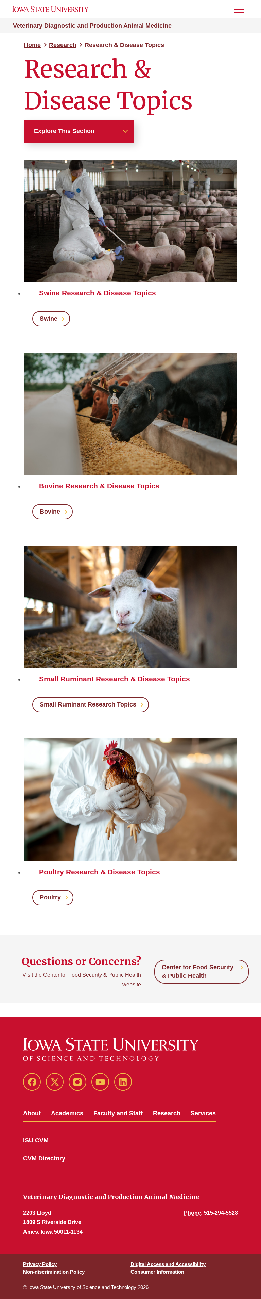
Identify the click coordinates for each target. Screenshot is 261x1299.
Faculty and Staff (118, 1113)
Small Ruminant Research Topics (88, 704)
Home (32, 45)
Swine (48, 318)
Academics (67, 1113)
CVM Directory (44, 1158)
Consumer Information (157, 1272)
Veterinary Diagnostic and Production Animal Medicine (92, 25)
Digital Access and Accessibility (168, 1264)
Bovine (50, 511)
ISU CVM (36, 1140)
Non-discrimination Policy (54, 1272)
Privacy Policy (40, 1264)
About (32, 1113)
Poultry (50, 897)
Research (62, 45)
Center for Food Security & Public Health (197, 971)
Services (203, 1113)
